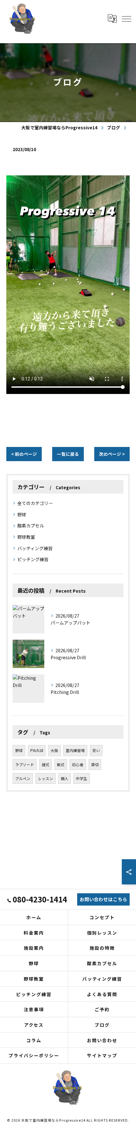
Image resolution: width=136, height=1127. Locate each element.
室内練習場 (75, 750)
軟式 (61, 764)
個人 (64, 778)
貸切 (95, 764)
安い (96, 750)
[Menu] (126, 18)
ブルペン (22, 778)
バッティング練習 (35, 548)
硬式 (45, 764)
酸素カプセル (30, 525)
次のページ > (112, 454)
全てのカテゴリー (35, 503)
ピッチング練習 (32, 559)
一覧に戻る (68, 454)
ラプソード (24, 764)
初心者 (77, 764)
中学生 (81, 778)
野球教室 (26, 537)
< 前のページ (24, 454)
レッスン (45, 778)
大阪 (54, 750)
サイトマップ (102, 1055)
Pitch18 (36, 750)
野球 (21, 514)
